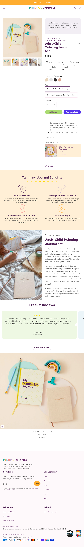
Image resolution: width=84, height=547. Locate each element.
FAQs (45, 498)
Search (46, 494)
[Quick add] (2, 426)
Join (37, 483)
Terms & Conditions (8, 534)
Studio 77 (29, 537)
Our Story (47, 481)
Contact (46, 489)
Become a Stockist (9, 512)
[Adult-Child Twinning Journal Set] (7, 62)
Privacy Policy (34, 488)
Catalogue (6, 516)
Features (48, 119)
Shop (45, 476)
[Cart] (79, 8)
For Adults (55, 38)
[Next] (76, 324)
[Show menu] (4, 8)
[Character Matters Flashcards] (51, 150)
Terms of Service (9, 489)
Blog (45, 485)
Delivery (59, 119)
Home (47, 38)
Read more (49, 137)
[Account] (75, 8)
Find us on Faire (8, 520)
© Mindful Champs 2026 (10, 526)
